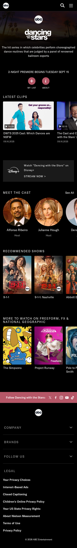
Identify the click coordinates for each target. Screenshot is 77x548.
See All (69, 192)
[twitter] (50, 397)
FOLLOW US (14, 456)
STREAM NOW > (35, 176)
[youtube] (67, 397)
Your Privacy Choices (16, 480)
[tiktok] (72, 397)
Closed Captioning (15, 494)
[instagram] (61, 397)
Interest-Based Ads (15, 487)
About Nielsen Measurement (21, 516)
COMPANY (12, 427)
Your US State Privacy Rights (22, 508)
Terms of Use (11, 523)
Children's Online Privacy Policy (23, 501)
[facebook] (55, 397)
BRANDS (11, 442)
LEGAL (10, 471)
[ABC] (6, 6)
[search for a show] (62, 5)
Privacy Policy (12, 530)
